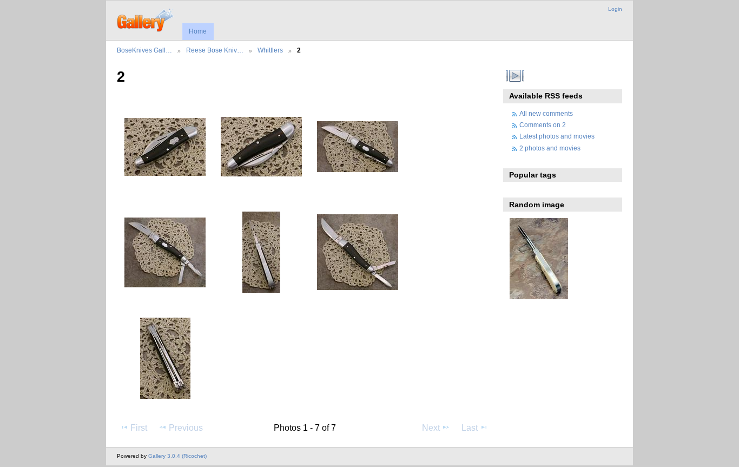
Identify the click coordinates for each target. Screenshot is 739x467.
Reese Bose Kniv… (214, 50)
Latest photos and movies (557, 136)
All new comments (546, 113)
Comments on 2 (542, 124)
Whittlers (270, 50)
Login (615, 9)
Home (198, 31)
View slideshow (515, 75)
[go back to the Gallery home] (146, 19)
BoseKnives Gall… (144, 50)
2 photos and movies (549, 148)
